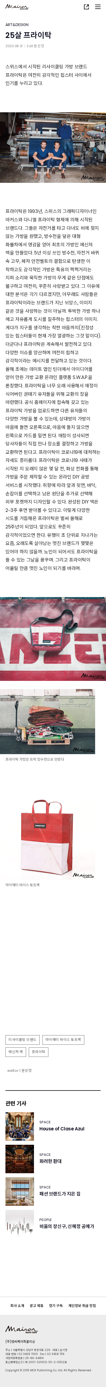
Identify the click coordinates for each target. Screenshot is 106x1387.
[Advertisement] (53, 976)
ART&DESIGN (17, 24)
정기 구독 (56, 1305)
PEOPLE (45, 1219)
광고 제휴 (36, 1305)
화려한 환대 (50, 1161)
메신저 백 (15, 1051)
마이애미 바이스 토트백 (63, 1039)
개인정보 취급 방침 (82, 1305)
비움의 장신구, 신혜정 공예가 (66, 1226)
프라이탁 (38, 1051)
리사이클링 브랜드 (22, 1039)
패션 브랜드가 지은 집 (59, 1194)
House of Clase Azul (61, 1129)
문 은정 (39, 46)
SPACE (45, 1122)
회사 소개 (17, 1305)
